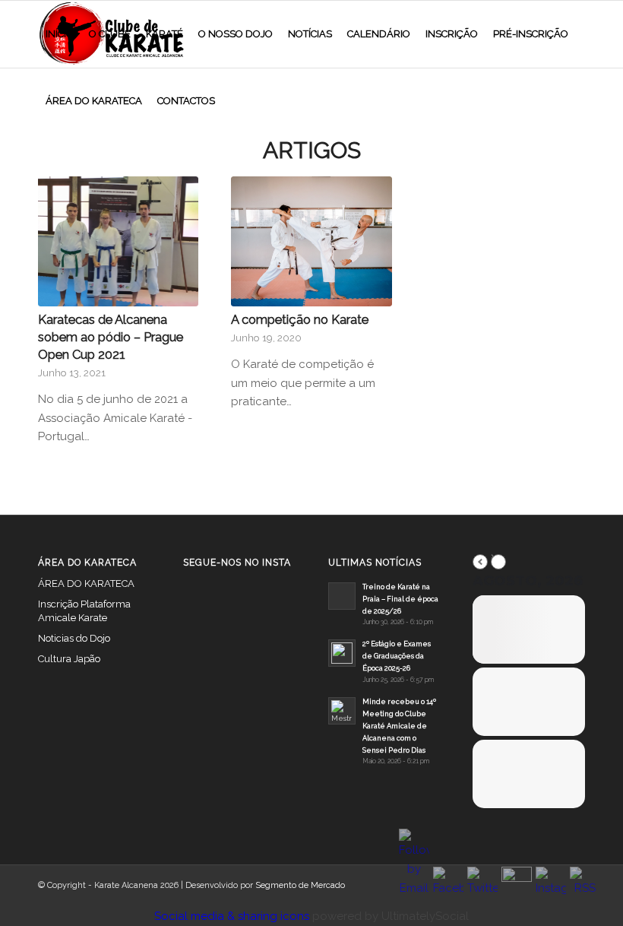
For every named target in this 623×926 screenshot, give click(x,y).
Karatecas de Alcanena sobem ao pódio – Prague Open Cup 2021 (110, 337)
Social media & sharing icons (233, 916)
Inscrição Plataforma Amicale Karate (84, 610)
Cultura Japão (69, 658)
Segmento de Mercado (300, 885)
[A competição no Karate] (311, 241)
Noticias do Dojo (74, 638)
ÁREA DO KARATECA (86, 583)
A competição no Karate (299, 319)
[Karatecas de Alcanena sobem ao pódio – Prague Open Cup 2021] (118, 241)
